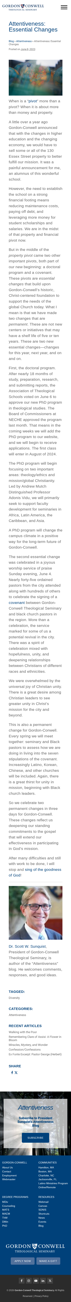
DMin (5, 1221)
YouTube (36, 1281)
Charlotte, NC (46, 1175)
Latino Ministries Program (53, 1183)
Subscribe (35, 1137)
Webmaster (8, 1179)
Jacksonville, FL (47, 1179)
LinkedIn (43, 1281)
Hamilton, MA (46, 1167)
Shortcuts (43, 1213)
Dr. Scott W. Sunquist (27, 946)
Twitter (50, 1281)
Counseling (8, 1205)
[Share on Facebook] (12, 1073)
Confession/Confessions (25, 1049)
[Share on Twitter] (16, 1073)
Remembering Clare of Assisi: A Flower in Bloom (35, 1038)
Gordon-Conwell (14, 1162)
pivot (33, 101)
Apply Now (23, 1261)
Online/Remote (47, 1187)
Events (42, 1221)
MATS (5, 1209)
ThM (4, 1217)
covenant (17, 602)
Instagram (29, 1281)
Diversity (14, 998)
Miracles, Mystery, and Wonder (28, 1045)
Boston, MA (45, 1171)
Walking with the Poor (23, 1032)
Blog (11, 41)
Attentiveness (24, 41)
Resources (46, 1196)
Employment (9, 1175)
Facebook (22, 1281)
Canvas (42, 1205)
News (41, 1217)
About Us (7, 1167)
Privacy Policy (41, 1296)
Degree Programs (15, 1196)
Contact (6, 1171)
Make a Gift (48, 1261)
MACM (6, 1213)
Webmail (43, 1201)
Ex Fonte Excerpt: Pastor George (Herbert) (35, 1054)
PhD (4, 1225)
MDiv (5, 1201)
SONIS (42, 1209)
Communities (47, 1162)
